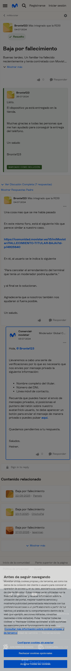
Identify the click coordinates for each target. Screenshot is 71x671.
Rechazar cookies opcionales (35, 653)
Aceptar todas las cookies (35, 664)
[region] (35, 618)
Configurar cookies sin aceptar (35, 642)
